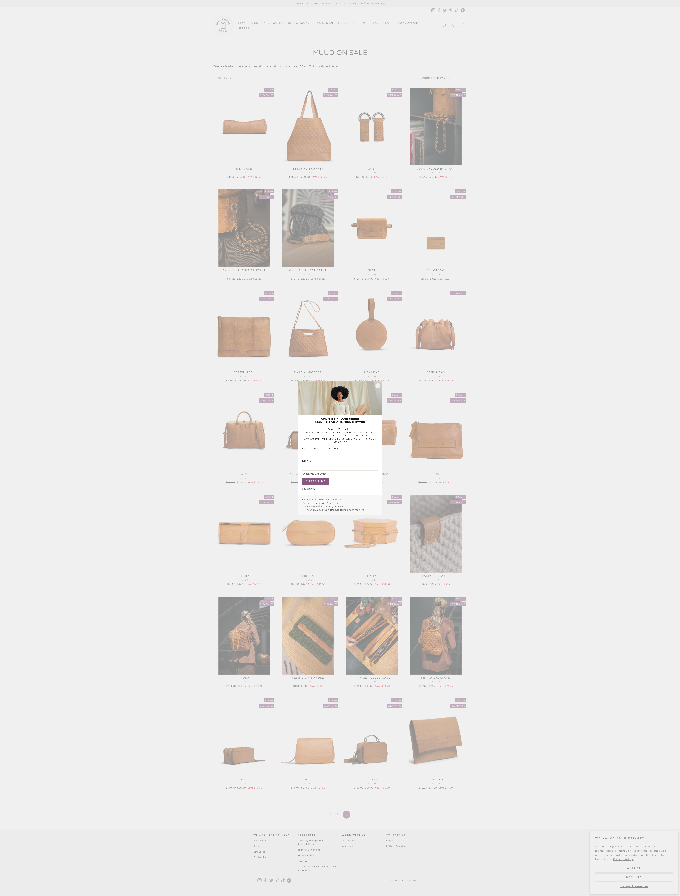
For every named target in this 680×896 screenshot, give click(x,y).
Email (307, 461)
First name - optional (321, 448)
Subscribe (316, 481)
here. (362, 510)
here (332, 510)
